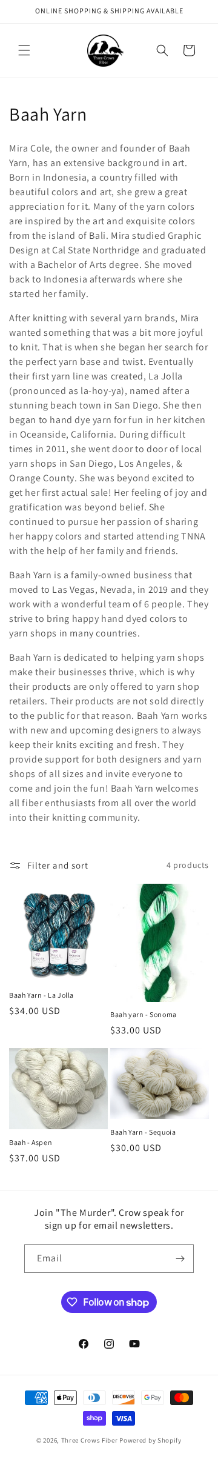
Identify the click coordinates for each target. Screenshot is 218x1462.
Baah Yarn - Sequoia (143, 1132)
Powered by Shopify (150, 1440)
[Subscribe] (180, 1258)
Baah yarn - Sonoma (143, 1014)
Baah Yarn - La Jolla (41, 995)
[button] (24, 50)
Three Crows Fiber (89, 1440)
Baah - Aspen (30, 1142)
